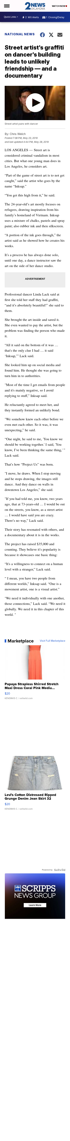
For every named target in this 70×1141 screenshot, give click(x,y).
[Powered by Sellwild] (59, 870)
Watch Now (59, 6)
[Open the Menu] (6, 6)
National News (20, 34)
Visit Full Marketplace (52, 641)
